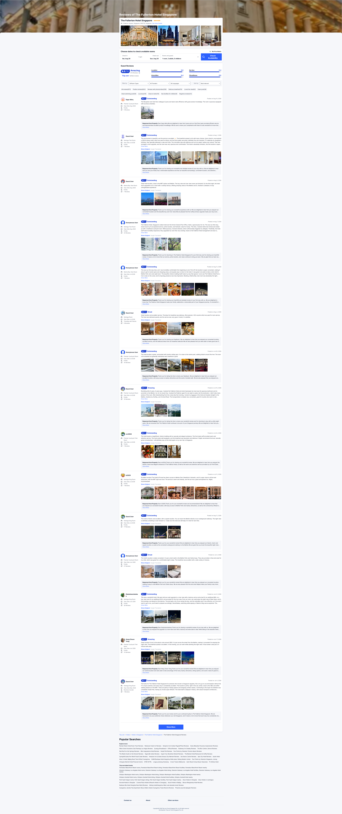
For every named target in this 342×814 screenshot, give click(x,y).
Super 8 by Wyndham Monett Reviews (172, 754)
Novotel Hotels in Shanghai (127, 782)
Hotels (128, 734)
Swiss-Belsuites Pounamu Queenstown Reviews (204, 746)
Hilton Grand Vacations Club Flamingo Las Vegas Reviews (136, 748)
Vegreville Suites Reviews (152, 754)
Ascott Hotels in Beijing (174, 782)
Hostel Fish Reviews (166, 751)
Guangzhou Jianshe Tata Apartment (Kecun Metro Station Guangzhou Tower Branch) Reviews (146, 788)
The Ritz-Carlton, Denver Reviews (207, 748)
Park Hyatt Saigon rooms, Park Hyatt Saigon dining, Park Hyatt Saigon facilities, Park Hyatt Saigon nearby (150, 780)
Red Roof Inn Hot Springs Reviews (129, 751)
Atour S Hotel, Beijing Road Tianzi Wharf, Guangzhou (134, 759)
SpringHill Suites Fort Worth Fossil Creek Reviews (133, 756)
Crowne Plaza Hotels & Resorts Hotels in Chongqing (151, 782)
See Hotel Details (157, 23)
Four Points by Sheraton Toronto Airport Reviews (187, 751)
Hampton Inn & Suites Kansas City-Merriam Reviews (164, 756)
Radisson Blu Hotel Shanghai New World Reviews (133, 785)
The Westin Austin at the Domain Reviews (131, 754)
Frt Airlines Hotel (213, 762)
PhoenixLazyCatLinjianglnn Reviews (185, 788)
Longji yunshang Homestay (161, 762)
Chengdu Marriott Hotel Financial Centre (131, 762)
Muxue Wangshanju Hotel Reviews (192, 782)
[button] (244, 2)
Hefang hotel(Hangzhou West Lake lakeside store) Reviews (166, 785)
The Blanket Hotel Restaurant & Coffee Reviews (198, 754)
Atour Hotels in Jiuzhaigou (205, 780)
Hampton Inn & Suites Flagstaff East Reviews (176, 746)
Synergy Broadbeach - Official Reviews (165, 748)
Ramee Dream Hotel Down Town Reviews (131, 746)
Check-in (124, 55)
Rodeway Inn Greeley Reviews (187, 748)
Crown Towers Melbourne (177, 762)
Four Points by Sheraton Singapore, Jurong (204, 759)
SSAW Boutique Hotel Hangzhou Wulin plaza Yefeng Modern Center (171, 759)
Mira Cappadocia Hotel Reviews (150, 751)
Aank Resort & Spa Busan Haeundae (197, 762)
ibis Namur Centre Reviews (188, 756)
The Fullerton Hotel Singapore (153, 734)
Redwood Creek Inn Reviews (153, 746)
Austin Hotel (216, 756)
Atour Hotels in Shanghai (190, 780)
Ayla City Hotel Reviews (204, 756)
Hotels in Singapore (137, 734)
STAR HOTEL (148, 762)
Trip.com (121, 734)
